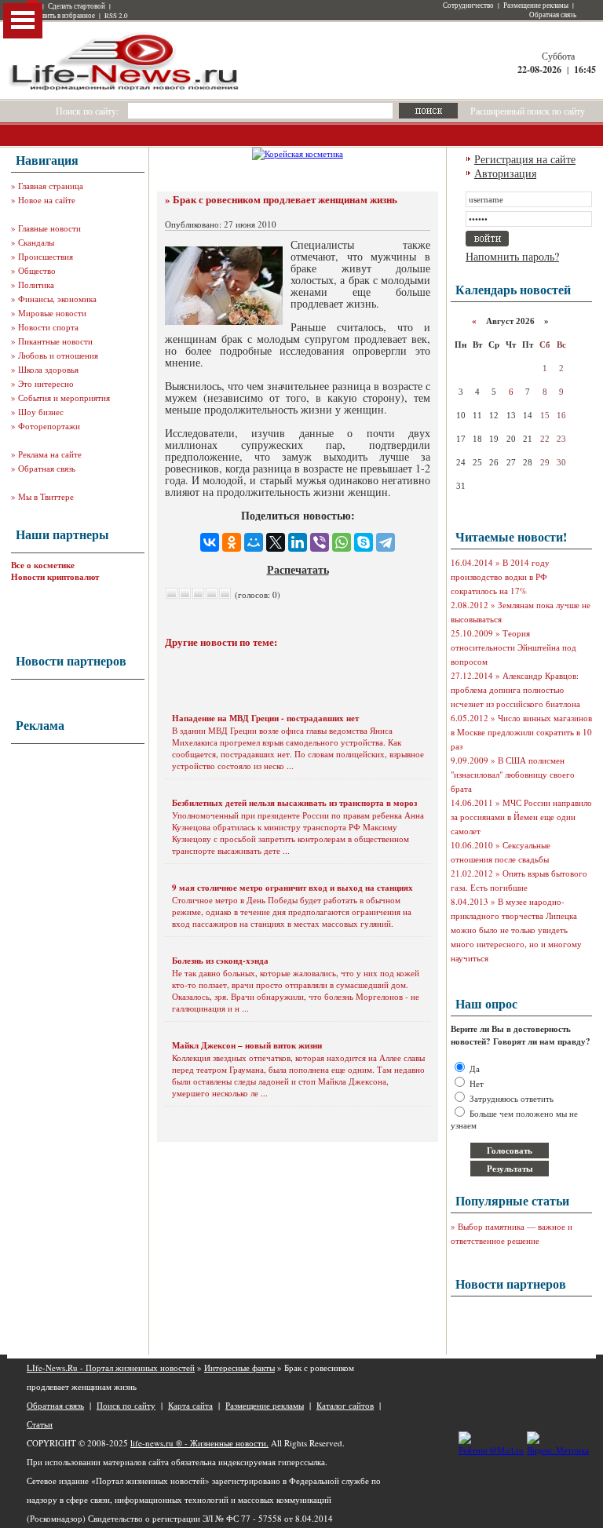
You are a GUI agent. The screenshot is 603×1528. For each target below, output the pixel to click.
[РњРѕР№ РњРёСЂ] (253, 542)
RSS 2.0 (116, 15)
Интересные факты (239, 1367)
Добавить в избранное (61, 15)
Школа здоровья (48, 369)
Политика (36, 284)
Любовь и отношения (58, 355)
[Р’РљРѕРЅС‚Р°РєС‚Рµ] (209, 542)
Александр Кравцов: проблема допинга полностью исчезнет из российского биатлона (515, 689)
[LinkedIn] (297, 542)
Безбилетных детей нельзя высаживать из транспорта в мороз (294, 803)
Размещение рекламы (535, 5)
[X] (275, 542)
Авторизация (505, 173)
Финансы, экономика (57, 299)
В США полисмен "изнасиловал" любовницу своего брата (513, 774)
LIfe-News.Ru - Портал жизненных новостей (111, 1367)
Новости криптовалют (55, 577)
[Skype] (363, 542)
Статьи (40, 1424)
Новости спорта (48, 327)
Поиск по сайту (126, 1405)
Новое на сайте (46, 200)
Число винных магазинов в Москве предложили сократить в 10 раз (521, 732)
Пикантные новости (55, 341)
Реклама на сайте (50, 454)
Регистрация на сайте (525, 158)
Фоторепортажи (49, 426)
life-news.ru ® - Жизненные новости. (199, 1443)
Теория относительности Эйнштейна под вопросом (513, 647)
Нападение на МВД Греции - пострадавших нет (265, 718)
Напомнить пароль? (512, 256)
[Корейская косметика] (297, 153)
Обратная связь (552, 15)
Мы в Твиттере (46, 496)
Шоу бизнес (41, 412)
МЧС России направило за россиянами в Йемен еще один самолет (521, 817)
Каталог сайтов (345, 1405)
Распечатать (298, 569)
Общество (37, 270)
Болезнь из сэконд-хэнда (220, 960)
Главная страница (50, 185)
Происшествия (45, 256)
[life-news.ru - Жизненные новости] (125, 89)
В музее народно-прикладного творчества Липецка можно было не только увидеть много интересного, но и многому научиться (516, 929)
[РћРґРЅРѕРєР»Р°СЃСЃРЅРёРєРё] (231, 542)
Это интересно (46, 383)
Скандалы (36, 242)
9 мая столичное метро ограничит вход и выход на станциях (292, 887)
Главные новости (49, 228)
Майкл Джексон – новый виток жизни (247, 1045)
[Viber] (319, 542)
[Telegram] (385, 542)
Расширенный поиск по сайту (527, 110)
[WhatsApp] (341, 542)
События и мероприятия (64, 397)
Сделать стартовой (76, 6)
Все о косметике (43, 565)
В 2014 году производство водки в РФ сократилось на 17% (500, 576)
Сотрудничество (468, 5)
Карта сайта (190, 1405)
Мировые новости (52, 313)
